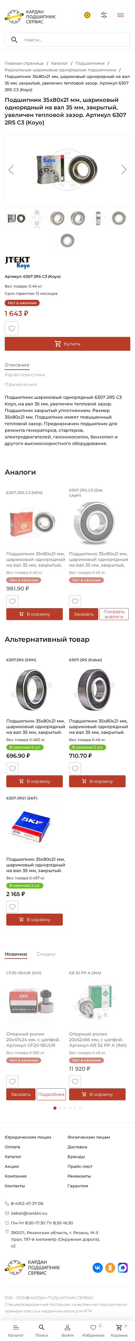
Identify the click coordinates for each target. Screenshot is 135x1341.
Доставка (77, 1146)
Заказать (84, 614)
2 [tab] (60, 1108)
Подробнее (51, 1094)
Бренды (76, 1156)
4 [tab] (70, 1108)
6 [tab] (80, 1108)
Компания (16, 1176)
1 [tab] (55, 1108)
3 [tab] (65, 1108)
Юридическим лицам (28, 1137)
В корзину (38, 614)
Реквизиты (79, 1176)
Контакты (15, 1185)
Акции (12, 1166)
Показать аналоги (114, 614)
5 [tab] (75, 1108)
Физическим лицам (89, 1137)
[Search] (14, 40)
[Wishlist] (12, 328)
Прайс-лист (80, 1166)
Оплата (12, 1146)
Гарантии (78, 1185)
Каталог (13, 1156)
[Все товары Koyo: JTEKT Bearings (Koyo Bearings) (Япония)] (17, 263)
